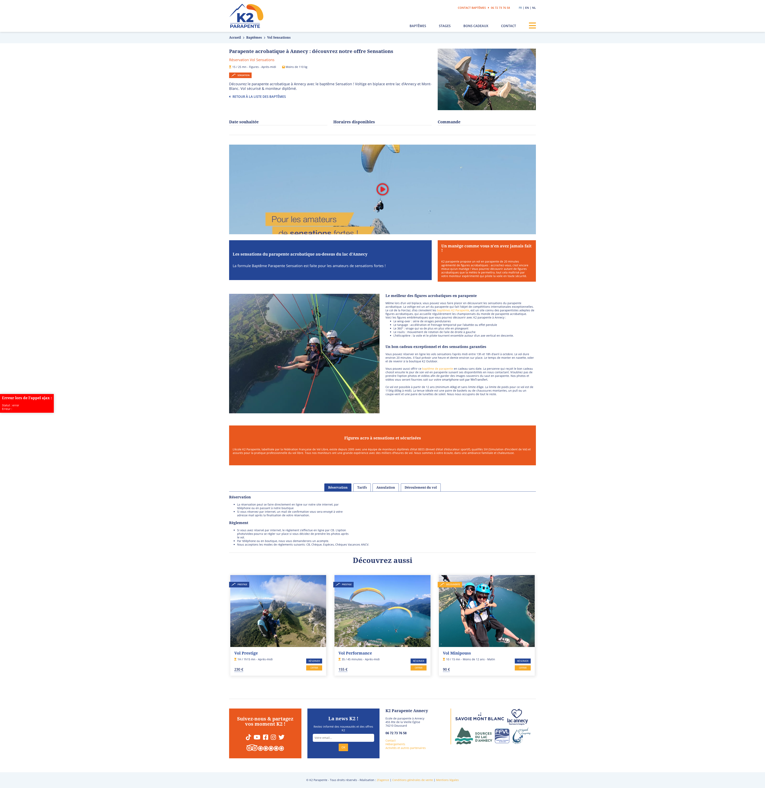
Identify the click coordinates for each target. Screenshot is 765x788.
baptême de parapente (437, 368)
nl (534, 8)
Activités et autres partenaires (405, 748)
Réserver (314, 661)
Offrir (314, 667)
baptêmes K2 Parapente (452, 310)
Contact (508, 26)
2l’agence (383, 780)
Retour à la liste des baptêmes (259, 96)
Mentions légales (447, 780)
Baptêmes (418, 26)
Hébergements (395, 744)
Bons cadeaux (475, 26)
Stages (445, 26)
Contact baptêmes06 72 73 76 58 (484, 8)
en (527, 8)
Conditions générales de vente (412, 780)
